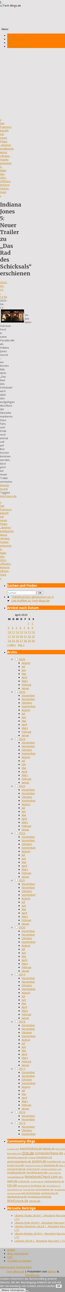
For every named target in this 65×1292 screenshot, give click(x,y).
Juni (24, 670)
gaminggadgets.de (19, 1161)
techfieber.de (38, 1185)
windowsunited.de (39, 1196)
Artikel (11, 35)
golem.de (39, 1161)
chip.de (28, 1152)
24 (9, 640)
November (28, 699)
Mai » (21, 645)
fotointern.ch (44, 1157)
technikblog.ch (53, 1185)
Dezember (28, 695)
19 (17, 636)
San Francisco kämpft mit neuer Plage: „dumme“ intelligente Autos (7, 136)
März (25, 681)
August (26, 663)
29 (29, 640)
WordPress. (32, 1275)
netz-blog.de (54, 1172)
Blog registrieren (17, 39)
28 (25, 640)
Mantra (51, 1271)
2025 (22, 692)
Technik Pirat (29, 1189)
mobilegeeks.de (16, 1172)
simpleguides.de (37, 1181)
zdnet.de (34, 1201)
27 (21, 640)
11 (13, 632)
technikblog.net (14, 1189)
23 (33, 636)
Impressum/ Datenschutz (16, 1267)
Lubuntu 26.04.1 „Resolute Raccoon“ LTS (39, 1241)
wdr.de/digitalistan (30, 1193)
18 (13, 636)
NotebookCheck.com (41, 1176)
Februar (26, 684)
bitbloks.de (48, 1148)
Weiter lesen (4, 487)
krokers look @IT (16, 1165)
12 (17, 632)
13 (21, 632)
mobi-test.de (33, 1169)
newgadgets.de (15, 1177)
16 (33, 632)
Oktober (27, 702)
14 (25, 632)
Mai (24, 673)
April (24, 677)
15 (29, 632)
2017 (22, 1068)
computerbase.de (49, 1153)
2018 (22, 1021)
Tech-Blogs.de (15, 1271)
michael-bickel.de (16, 1169)
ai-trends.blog (13, 1149)
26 (17, 640)
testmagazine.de (14, 1193)
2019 (22, 974)
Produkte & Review (19, 46)
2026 (22, 659)
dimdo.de (32, 1157)
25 (13, 640)
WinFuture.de (8, 496)
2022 (22, 833)
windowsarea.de (17, 1196)
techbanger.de (24, 1186)
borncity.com (14, 1153)
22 (29, 636)
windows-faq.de (49, 1193)
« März (11, 645)
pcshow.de (23, 1181)
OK (40, 592)
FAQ (9, 42)
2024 (22, 739)
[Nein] (27, 1290)
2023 (22, 786)
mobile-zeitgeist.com (51, 1169)
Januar (25, 688)
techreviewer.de (44, 1189)
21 (25, 636)
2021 (22, 880)
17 (9, 636)
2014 (22, 1123)
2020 (22, 927)
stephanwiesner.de (54, 1181)
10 (9, 632)
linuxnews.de (51, 1165)
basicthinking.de (31, 1148)
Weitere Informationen (12, 1290)
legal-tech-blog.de (34, 1165)
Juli (23, 666)
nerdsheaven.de (37, 1172)
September (29, 706)
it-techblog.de (54, 1161)
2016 (22, 1112)
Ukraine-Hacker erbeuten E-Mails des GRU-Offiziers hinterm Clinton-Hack (6, 175)
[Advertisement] (32, 83)
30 (33, 640)
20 (21, 636)
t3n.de (12, 1185)
